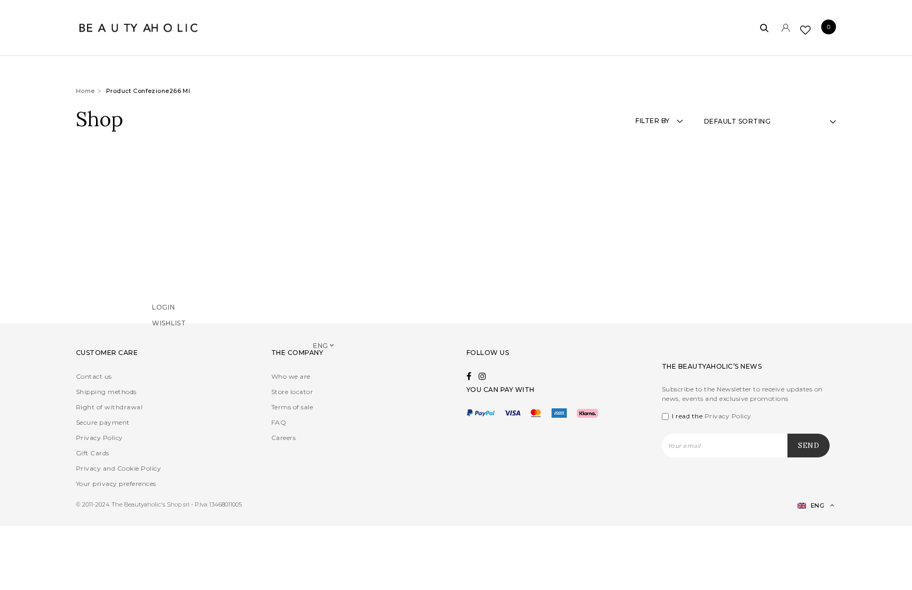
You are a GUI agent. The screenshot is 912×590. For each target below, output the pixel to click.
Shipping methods (106, 392)
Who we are (290, 376)
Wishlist (169, 337)
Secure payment (103, 422)
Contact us (94, 376)
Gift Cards (92, 453)
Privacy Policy (99, 438)
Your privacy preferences (116, 484)
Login (163, 321)
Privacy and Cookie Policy (118, 468)
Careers (283, 438)
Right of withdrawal (109, 407)
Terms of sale (292, 407)
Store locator (292, 392)
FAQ (278, 422)
